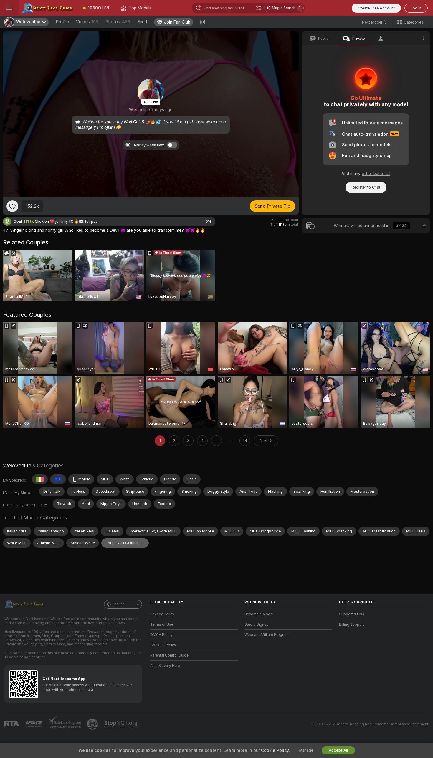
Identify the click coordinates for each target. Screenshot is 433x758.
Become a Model (258, 614)
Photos (117, 21)
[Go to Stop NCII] (121, 724)
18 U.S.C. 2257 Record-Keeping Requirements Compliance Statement (369, 724)
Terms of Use (161, 624)
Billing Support (351, 624)
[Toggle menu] (9, 8)
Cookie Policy (275, 750)
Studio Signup (256, 624)
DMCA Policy (161, 635)
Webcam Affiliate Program (266, 635)
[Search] (258, 8)
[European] (58, 479)
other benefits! (376, 173)
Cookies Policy (163, 645)
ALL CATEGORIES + (125, 543)
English (118, 604)
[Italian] (40, 479)
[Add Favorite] (12, 206)
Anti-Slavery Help (165, 666)
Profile (62, 21)
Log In (416, 8)
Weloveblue (17, 465)
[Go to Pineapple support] (93, 724)
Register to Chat (366, 187)
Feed (142, 21)
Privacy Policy (162, 614)
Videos (87, 21)
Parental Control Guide (169, 655)
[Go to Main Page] (48, 8)
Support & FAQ (351, 614)
